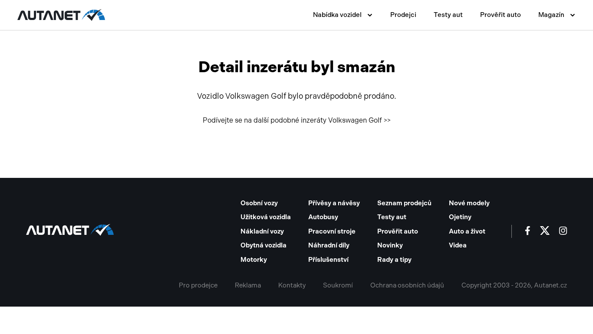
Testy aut (448, 15)
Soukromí (338, 285)
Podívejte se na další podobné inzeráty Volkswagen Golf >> (297, 120)
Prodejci (403, 15)
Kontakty (292, 285)
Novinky (390, 245)
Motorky (253, 260)
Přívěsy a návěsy (334, 203)
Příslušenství (328, 260)
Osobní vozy (259, 203)
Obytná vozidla (263, 245)
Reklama (248, 285)
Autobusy (323, 217)
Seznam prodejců (404, 203)
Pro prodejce (198, 285)
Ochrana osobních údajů (407, 285)
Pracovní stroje (332, 231)
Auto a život (467, 231)
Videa (458, 245)
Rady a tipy (394, 260)
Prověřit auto (500, 15)
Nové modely (469, 203)
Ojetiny (460, 217)
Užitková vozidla (265, 217)
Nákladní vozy (262, 231)
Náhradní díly (328, 245)
